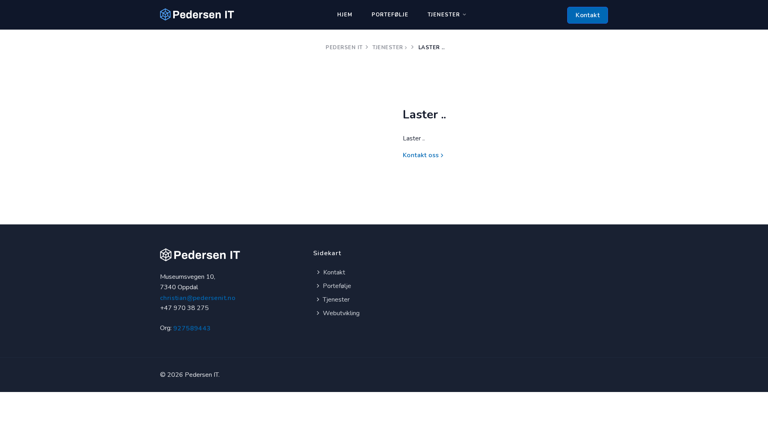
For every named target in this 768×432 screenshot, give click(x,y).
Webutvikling (340, 313)
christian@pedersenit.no (197, 298)
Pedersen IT (344, 47)
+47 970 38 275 (184, 308)
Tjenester (444, 14)
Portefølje (390, 14)
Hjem (344, 14)
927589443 (192, 328)
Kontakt (588, 15)
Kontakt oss (421, 155)
